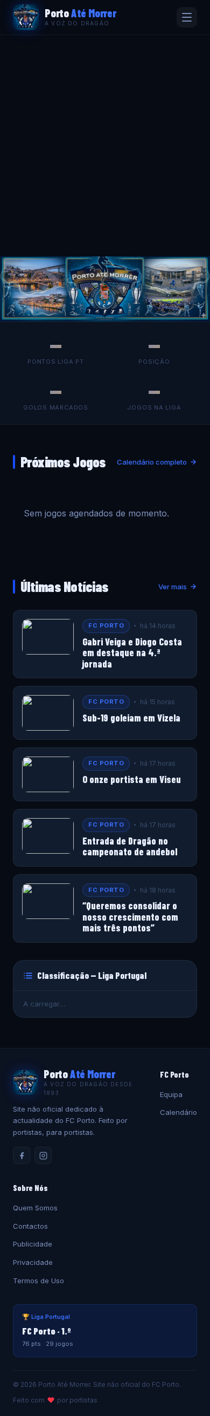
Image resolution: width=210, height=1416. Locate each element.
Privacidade (33, 1262)
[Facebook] (21, 1155)
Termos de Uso (38, 1280)
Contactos (30, 1226)
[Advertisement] (105, 145)
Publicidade (32, 1244)
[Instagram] (43, 1155)
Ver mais (172, 586)
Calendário (178, 1112)
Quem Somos (35, 1207)
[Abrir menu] (187, 17)
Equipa (171, 1094)
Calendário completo (152, 462)
